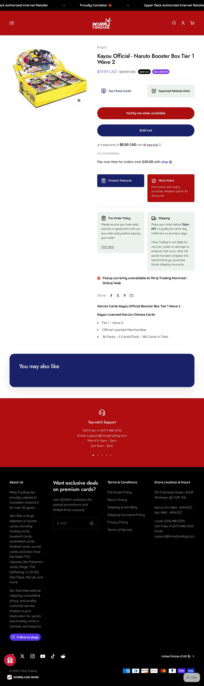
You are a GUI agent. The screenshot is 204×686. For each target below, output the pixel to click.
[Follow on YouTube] (42, 656)
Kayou (102, 47)
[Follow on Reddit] (63, 656)
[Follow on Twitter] (22, 656)
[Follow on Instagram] (32, 656)
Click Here (107, 246)
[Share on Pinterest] (124, 295)
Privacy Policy (118, 522)
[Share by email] (131, 295)
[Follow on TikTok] (53, 656)
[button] (145, 145)
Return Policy (117, 500)
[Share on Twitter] (118, 295)
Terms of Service (120, 530)
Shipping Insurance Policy (126, 515)
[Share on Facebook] (111, 295)
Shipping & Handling (122, 507)
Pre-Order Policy (120, 492)
